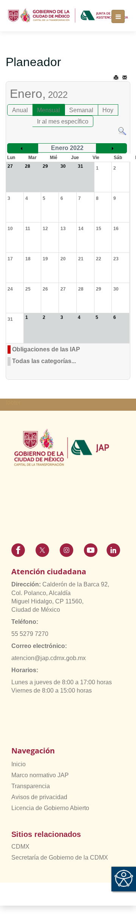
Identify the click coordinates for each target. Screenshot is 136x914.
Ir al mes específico (62, 121)
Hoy (107, 110)
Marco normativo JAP (40, 775)
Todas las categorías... (44, 361)
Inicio (18, 764)
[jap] (68, 15)
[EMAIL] (124, 77)
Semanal (81, 110)
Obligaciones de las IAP (46, 349)
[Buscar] (122, 131)
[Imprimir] (116, 77)
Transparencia (30, 786)
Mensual (48, 110)
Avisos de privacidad (39, 797)
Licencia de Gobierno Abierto (50, 808)
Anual (20, 110)
